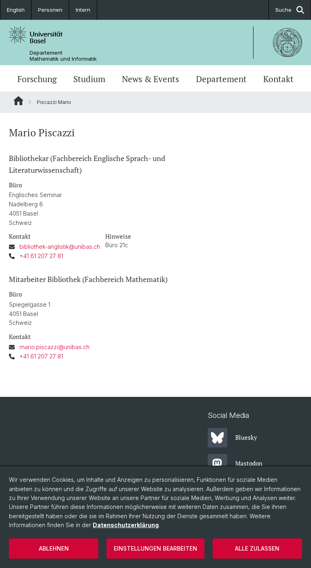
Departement (221, 79)
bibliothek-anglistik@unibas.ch (59, 246)
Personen (50, 9)
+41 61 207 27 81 (41, 255)
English (16, 9)
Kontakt (278, 79)
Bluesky (246, 437)
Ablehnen (54, 548)
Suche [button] (283, 9)
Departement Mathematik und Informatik (63, 56)
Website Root (18, 100)
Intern (83, 9)
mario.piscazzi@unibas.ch (54, 346)
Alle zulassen (257, 548)
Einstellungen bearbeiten (155, 548)
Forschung (37, 79)
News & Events (150, 79)
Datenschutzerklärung (126, 524)
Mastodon (248, 463)
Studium (89, 79)
